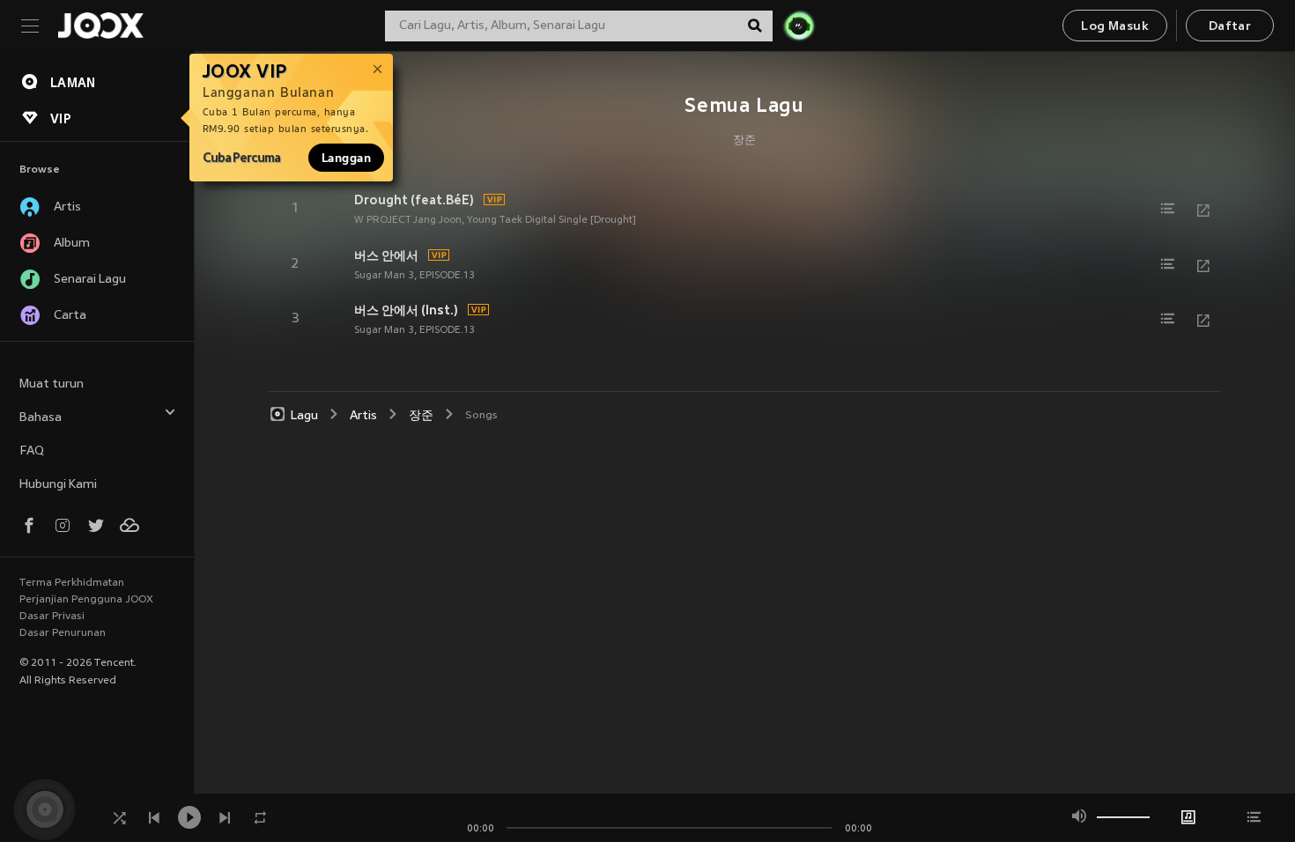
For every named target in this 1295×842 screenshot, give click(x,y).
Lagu (304, 416)
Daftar (1230, 26)
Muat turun (51, 384)
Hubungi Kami (58, 484)
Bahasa (40, 418)
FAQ (31, 451)
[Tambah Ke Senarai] (1168, 208)
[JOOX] (100, 25)
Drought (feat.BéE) (414, 200)
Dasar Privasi (52, 616)
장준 (744, 141)
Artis (363, 416)
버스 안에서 (386, 255)
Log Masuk (1115, 26)
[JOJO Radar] (799, 25)
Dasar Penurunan (62, 633)
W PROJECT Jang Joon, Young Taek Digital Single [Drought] (495, 220)
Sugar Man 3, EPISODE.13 (414, 275)
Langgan (346, 158)
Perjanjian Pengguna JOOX (86, 600)
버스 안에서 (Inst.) (406, 310)
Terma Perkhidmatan (71, 583)
